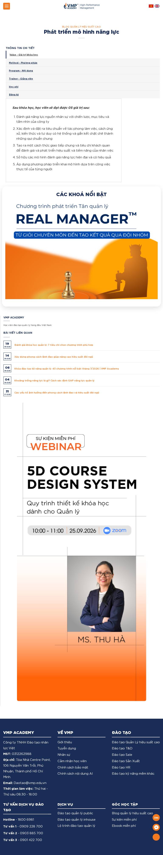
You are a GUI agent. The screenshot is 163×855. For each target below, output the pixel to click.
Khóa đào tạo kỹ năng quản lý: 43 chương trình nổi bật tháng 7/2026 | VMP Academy (66, 330)
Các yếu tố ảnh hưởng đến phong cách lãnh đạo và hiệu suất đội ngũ (56, 353)
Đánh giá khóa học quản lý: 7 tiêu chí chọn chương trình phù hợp (53, 306)
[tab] (83, 55)
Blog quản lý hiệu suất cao (81, 26)
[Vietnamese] (151, 6)
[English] (157, 6)
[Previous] (14, 234)
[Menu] (6, 6)
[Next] (149, 234)
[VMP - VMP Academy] (81, 6)
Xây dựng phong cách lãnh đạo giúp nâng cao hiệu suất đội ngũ (53, 318)
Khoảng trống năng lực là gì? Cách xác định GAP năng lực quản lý (54, 341)
